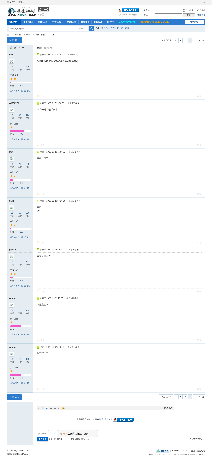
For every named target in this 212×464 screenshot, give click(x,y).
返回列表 (167, 40)
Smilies (63, 408)
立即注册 (201, 15)
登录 (101, 419)
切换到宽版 (203, 2)
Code (59, 408)
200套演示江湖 (127, 21)
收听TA (16, 91)
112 (20, 261)
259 (27, 66)
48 (20, 115)
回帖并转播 (57, 439)
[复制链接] (47, 48)
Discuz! (21, 450)
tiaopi (11, 201)
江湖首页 (115, 28)
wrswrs (12, 298)
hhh (11, 54)
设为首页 (11, 2)
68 (20, 213)
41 (20, 66)
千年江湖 (56, 21)
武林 (52, 34)
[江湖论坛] (28, 16)
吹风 (11, 152)
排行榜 (110, 21)
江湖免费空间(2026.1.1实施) (154, 21)
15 (12, 66)
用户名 (146, 10)
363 (27, 261)
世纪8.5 (98, 21)
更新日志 (105, 28)
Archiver (175, 451)
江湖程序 (28, 34)
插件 (122, 28)
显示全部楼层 (73, 54)
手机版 (184, 451)
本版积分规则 (196, 438)
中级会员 (14, 75)
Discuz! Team (22, 454)
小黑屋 (192, 451)
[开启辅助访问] (201, 2)
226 (27, 213)
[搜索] (91, 28)
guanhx (12, 249)
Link (51, 408)
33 (20, 310)
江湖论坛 (13, 21)
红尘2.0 (85, 21)
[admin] (11, 47)
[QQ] (162, 451)
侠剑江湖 (28, 21)
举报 (199, 96)
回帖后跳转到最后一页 (79, 439)
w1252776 (14, 103)
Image (47, 408)
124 (27, 115)
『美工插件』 (41, 34)
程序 (127, 28)
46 (20, 164)
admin (21, 47)
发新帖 (13, 40)
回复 (42, 96)
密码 (146, 15)
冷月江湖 (71, 21)
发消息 (27, 91)
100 (27, 310)
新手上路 (14, 124)
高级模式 (168, 408)
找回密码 (201, 10)
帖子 (81, 28)
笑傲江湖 (42, 21)
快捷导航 (194, 22)
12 (12, 213)
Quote (55, 408)
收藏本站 (21, 2)
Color (42, 408)
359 (27, 164)
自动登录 (189, 10)
